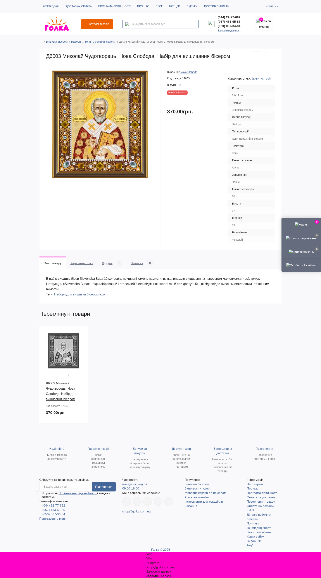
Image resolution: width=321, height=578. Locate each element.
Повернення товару (261, 501)
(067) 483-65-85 (229, 21)
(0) (179, 85)
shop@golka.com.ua (136, 511)
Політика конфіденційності (78, 493)
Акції (250, 545)
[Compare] (81, 349)
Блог (159, 6)
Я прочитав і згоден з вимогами (75, 494)
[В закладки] (257, 56)
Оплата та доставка (261, 497)
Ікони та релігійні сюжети (100, 41)
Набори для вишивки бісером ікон (79, 294)
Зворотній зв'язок (259, 532)
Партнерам (255, 484)
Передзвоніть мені (52, 518)
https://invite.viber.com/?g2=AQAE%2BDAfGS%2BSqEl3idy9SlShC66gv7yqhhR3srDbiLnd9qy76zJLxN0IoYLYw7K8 (158, 501)
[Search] (127, 24)
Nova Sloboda (188, 72)
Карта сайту (255, 536)
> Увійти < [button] (272, 6)
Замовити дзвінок (228, 30)
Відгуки (192, 6)
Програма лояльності (114, 6)
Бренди (174, 6)
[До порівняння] (270, 56)
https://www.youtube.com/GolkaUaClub (147, 501)
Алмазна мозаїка (197, 497)
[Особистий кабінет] (301, 265)
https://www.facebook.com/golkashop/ (126, 501)
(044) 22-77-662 (229, 17)
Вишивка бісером (56, 41)
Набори (76, 41)
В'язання (191, 506)
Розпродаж (51, 6)
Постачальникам (217, 6)
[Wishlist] (81, 341)
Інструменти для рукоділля (204, 501)
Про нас (143, 6)
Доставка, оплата (79, 6)
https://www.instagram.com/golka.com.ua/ (137, 501)
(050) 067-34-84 (229, 26)
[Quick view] (81, 333)
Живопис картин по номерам (205, 493)
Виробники (254, 541)
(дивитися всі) (261, 78)
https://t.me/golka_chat (168, 501)
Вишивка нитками (197, 488)
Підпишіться (103, 486)
